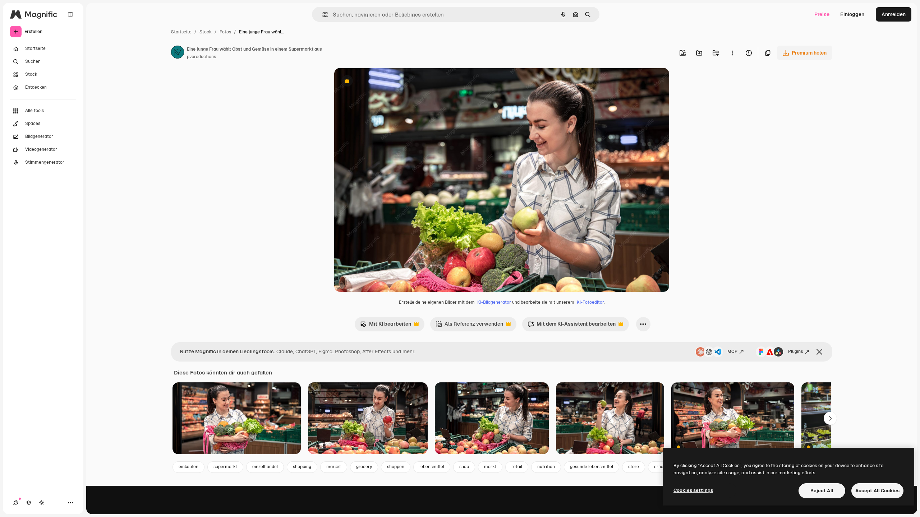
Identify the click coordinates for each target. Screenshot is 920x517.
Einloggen (852, 14)
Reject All (821, 491)
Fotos (225, 32)
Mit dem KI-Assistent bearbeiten (572, 326)
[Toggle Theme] (41, 502)
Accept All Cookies (877, 491)
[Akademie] (28, 502)
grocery (364, 467)
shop (464, 467)
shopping (302, 467)
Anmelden (894, 14)
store (633, 467)
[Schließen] (819, 352)
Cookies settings (693, 490)
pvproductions (201, 57)
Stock (205, 32)
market (333, 467)
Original (380, 81)
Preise (821, 14)
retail (516, 467)
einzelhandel (265, 467)
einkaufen (188, 467)
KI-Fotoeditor (590, 302)
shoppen (395, 467)
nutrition (546, 467)
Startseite (181, 32)
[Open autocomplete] (322, 14)
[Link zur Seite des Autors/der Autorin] (177, 53)
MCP (732, 351)
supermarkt (225, 467)
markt (490, 467)
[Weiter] (830, 418)
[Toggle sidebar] (70, 14)
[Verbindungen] (16, 502)
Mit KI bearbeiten (385, 326)
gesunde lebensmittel (591, 467)
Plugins (795, 351)
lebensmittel (431, 467)
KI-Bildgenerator (494, 302)
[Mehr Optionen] (732, 53)
